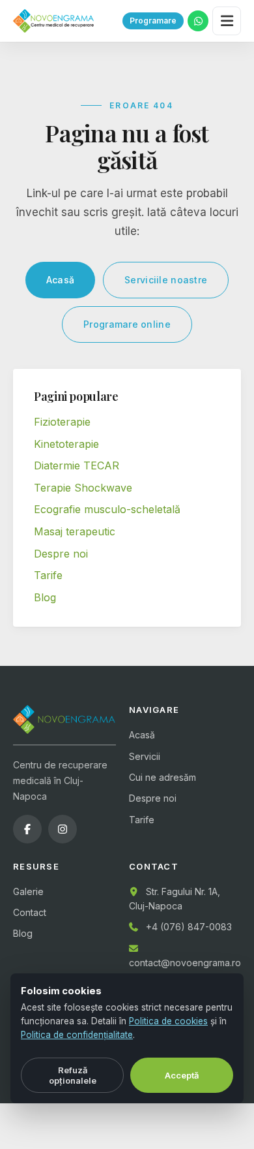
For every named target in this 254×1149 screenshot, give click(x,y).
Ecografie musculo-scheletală (107, 509)
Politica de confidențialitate (77, 1035)
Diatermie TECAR (76, 465)
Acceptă (182, 1075)
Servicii (144, 756)
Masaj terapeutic (74, 531)
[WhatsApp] (198, 20)
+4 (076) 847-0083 (189, 926)
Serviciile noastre (165, 279)
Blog (45, 597)
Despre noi (61, 553)
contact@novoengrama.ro (185, 962)
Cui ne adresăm (162, 777)
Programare (153, 20)
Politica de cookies (168, 1021)
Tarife (48, 575)
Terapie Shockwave (83, 487)
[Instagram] (62, 829)
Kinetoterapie (66, 443)
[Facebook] (27, 829)
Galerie (28, 891)
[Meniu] (226, 21)
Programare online (127, 324)
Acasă (60, 279)
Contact (29, 912)
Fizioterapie (62, 421)
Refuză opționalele (72, 1075)
